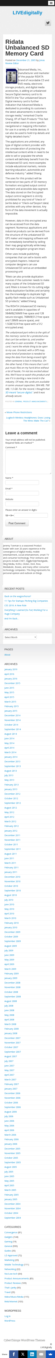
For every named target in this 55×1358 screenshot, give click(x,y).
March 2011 (10, 862)
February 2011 (11, 867)
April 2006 (9, 1130)
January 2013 (10, 789)
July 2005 (8, 1171)
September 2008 (12, 996)
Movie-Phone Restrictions (19, 412)
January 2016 (10, 678)
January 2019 (10, 669)
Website (9, 499)
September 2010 (12, 890)
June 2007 (9, 1065)
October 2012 (11, 798)
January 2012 (10, 830)
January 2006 (10, 1143)
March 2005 (10, 1190)
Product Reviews (12, 1283)
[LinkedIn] (32, 1354)
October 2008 (11, 992)
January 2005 (10, 1199)
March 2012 (10, 821)
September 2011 (12, 849)
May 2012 (9, 812)
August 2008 (10, 1001)
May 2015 (9, 692)
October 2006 (11, 1102)
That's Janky (10, 1287)
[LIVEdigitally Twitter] (48, 23)
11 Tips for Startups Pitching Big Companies (26, 600)
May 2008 (9, 1015)
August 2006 (10, 1111)
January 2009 (10, 978)
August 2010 (10, 895)
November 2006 (12, 1097)
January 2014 (10, 756)
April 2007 (9, 1074)
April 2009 (9, 964)
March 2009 (10, 968)
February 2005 (11, 1194)
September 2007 (12, 1051)
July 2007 (8, 1061)
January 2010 (10, 927)
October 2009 (11, 936)
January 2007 (10, 1088)
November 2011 (12, 839)
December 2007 (12, 1038)
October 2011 (11, 844)
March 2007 (10, 1079)
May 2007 (9, 1070)
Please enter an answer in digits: (21, 509)
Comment (11, 447)
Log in (7, 1316)
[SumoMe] (50, 1354)
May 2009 (9, 959)
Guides (7, 1250)
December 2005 (12, 1148)
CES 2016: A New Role (15, 605)
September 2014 (12, 729)
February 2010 (11, 922)
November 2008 (12, 987)
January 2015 (10, 710)
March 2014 (10, 752)
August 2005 (10, 1166)
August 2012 (10, 807)
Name (9, 477)
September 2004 (12, 1217)
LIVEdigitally (27, 12)
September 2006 (12, 1107)
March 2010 (10, 918)
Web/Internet (10, 1301)
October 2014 (11, 724)
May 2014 (9, 743)
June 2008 (9, 1010)
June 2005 (9, 1176)
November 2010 (12, 881)
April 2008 (9, 1019)
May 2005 (9, 1180)
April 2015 (9, 697)
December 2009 (12, 932)
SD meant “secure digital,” (19, 392)
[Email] (41, 1354)
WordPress (9, 1320)
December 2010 (12, 876)
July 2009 (8, 950)
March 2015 (10, 701)
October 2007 (11, 1047)
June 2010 (9, 904)
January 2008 (10, 1033)
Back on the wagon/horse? (17, 596)
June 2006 (9, 1120)
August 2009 (10, 945)
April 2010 (9, 913)
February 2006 (11, 1139)
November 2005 (12, 1153)
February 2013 (11, 784)
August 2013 (10, 770)
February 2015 (11, 706)
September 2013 (12, 766)
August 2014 (10, 733)
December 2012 (12, 793)
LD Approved (10, 1255)
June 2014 (9, 738)
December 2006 (12, 1093)
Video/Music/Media (13, 1296)
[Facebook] (13, 1354)
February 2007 (11, 1084)
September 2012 (12, 802)
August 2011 (10, 853)
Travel (7, 1292)
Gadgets (8, 1237)
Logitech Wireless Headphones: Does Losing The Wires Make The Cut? (28, 419)
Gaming (8, 1241)
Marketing (9, 1260)
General (18, 401)
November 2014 (12, 720)
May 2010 (9, 909)
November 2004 (12, 1208)
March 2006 (10, 1134)
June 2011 (9, 858)
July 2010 (8, 899)
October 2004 (11, 1213)
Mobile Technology (13, 1264)
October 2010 (11, 885)
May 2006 (9, 1125)
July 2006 (8, 1116)
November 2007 (12, 1042)
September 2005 (12, 1162)
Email (9, 488)
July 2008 (8, 1005)
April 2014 (9, 747)
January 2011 (10, 872)
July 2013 (8, 775)
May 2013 (9, 779)
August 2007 (10, 1056)
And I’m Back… (11, 618)
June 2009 (9, 955)
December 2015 (12, 683)
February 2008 (11, 1028)
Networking (10, 1269)
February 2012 (11, 826)
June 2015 (9, 687)
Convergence (10, 1232)
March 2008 (10, 1024)
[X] (23, 1354)
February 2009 (11, 973)
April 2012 (9, 816)
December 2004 (12, 1203)
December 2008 (12, 982)
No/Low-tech (11, 1273)
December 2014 (12, 715)
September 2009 (12, 941)
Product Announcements (35, 401)
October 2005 (11, 1157)
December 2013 (12, 761)
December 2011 (12, 835)
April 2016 (9, 674)
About (7, 654)
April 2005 (9, 1185)
